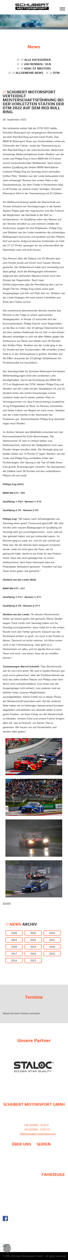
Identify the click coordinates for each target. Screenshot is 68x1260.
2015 (52, 953)
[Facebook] (5, 1218)
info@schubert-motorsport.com (38, 1133)
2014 (14, 960)
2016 (33, 953)
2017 (14, 953)
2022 (33, 939)
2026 (14, 933)
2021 (52, 939)
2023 (14, 939)
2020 (14, 946)
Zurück (7, 903)
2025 (33, 933)
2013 (33, 960)
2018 (52, 946)
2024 (52, 933)
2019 (33, 946)
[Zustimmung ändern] (7, 1248)
